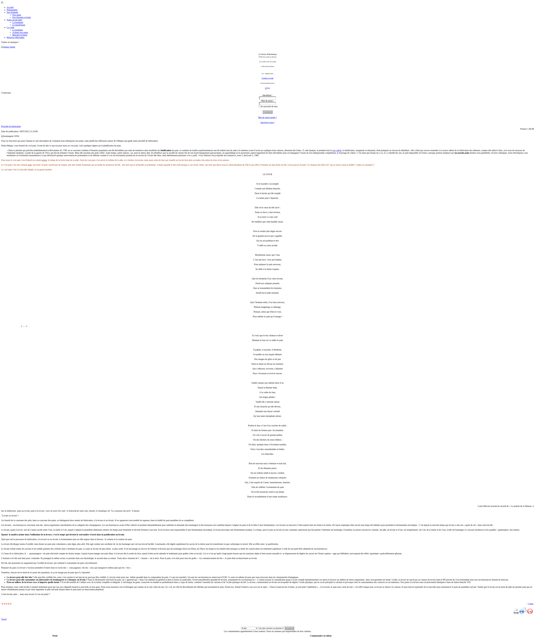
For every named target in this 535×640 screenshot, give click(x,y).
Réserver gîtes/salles (15, 37)
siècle (336, 150)
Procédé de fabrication (11, 126)
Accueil (10, 7)
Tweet (4, 619)
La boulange (17, 22)
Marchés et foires (19, 35)
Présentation (12, 10)
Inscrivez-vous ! (268, 122)
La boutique (17, 30)
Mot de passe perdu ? (267, 117)
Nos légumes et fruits (21, 17)
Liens (530, 604)
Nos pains (16, 15)
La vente (10, 27)
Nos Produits (12, 12)
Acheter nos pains (20, 32)
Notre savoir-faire (14, 20)
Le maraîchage (18, 25)
